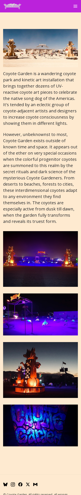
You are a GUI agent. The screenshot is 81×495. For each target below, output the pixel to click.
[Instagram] (13, 484)
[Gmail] (35, 484)
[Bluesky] (5, 484)
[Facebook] (20, 484)
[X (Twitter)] (28, 484)
